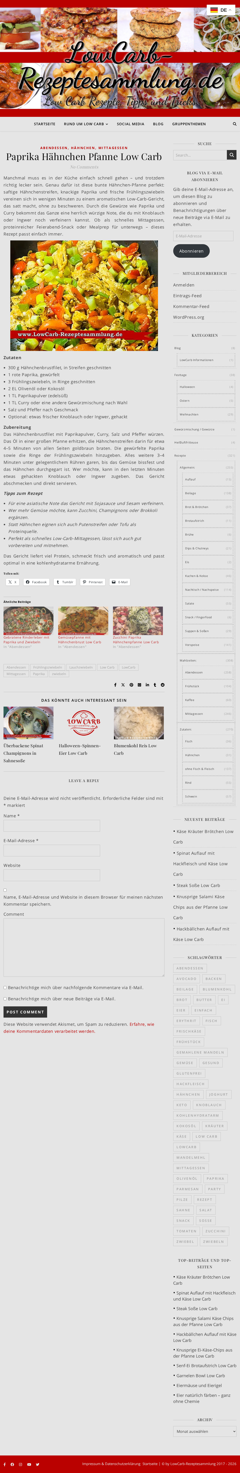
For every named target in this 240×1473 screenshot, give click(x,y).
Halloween (187, 387)
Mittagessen (113, 148)
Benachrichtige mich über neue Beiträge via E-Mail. (62, 998)
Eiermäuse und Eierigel (199, 1385)
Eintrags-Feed (187, 295)
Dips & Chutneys (197, 548)
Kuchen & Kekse (196, 576)
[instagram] (21, 1464)
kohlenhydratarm (197, 1115)
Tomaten (186, 1231)
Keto (181, 1105)
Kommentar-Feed (191, 306)
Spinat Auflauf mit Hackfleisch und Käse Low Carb (200, 863)
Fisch (188, 741)
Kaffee (190, 700)
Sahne (183, 1210)
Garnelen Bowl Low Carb (200, 1375)
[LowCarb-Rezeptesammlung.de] (120, 58)
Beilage (190, 493)
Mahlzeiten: (188, 660)
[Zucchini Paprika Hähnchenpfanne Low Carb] (138, 621)
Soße (205, 1220)
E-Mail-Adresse (21, 840)
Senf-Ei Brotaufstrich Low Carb (206, 1365)
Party (214, 1189)
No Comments (84, 167)
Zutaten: (186, 729)
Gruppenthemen (189, 124)
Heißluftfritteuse (186, 442)
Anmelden (184, 285)
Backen (214, 978)
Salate (189, 603)
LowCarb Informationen (197, 360)
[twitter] (37, 1464)
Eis (187, 562)
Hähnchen (83, 148)
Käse (181, 1136)
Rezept (205, 1199)
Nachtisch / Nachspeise (202, 590)
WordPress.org (188, 317)
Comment (14, 914)
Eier (181, 1010)
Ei (223, 999)
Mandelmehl (191, 1157)
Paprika (39, 674)
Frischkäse (189, 1031)
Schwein (191, 796)
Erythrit (186, 1021)
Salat (205, 1210)
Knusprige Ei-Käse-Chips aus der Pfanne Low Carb (202, 1353)
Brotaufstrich (194, 521)
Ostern (185, 401)
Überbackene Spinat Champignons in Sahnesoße (23, 753)
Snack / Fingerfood (198, 617)
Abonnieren (191, 251)
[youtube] (29, 1464)
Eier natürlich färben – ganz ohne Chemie (201, 1398)
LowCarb (128, 667)
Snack (183, 1220)
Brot (182, 999)
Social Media (130, 124)
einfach (204, 1010)
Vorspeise (192, 645)
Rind (188, 783)
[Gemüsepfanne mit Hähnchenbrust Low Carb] (83, 621)
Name (12, 816)
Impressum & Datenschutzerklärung (111, 1463)
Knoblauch (209, 1105)
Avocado (186, 978)
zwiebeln (59, 674)
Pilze (182, 1199)
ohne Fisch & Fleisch (199, 769)
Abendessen (54, 148)
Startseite (44, 124)
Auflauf (190, 479)
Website (12, 865)
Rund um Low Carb (84, 124)
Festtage (180, 375)
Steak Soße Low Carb (198, 885)
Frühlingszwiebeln (47, 667)
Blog (158, 124)
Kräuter (214, 1126)
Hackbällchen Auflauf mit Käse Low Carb (204, 1337)
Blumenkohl (217, 989)
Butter (204, 999)
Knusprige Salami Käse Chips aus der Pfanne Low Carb (200, 907)
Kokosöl (186, 1126)
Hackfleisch (190, 1084)
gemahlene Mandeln (200, 1052)
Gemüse (185, 1063)
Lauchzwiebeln (81, 667)
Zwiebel (185, 1241)
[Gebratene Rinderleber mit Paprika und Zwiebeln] (28, 621)
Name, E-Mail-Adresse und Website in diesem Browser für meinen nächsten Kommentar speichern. (83, 900)
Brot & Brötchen (196, 507)
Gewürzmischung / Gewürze (194, 429)
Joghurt (218, 1094)
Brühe (189, 534)
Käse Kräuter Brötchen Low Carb (201, 1280)
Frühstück (192, 686)
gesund (211, 1063)
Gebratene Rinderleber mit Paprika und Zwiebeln (26, 639)
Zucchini (216, 1231)
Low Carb (107, 667)
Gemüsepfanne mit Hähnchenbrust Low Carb (79, 639)
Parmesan (187, 1189)
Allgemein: (187, 467)
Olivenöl (187, 1178)
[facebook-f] (5, 1464)
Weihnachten (189, 414)
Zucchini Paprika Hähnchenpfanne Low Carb (136, 639)
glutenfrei (189, 1073)
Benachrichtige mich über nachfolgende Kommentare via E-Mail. (76, 987)
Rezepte (180, 456)
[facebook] (13, 1464)
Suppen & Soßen (197, 631)
